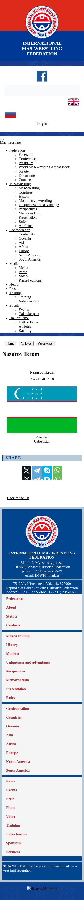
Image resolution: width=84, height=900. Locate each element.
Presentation (28, 217)
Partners (13, 852)
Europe (24, 251)
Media (14, 263)
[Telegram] (37, 473)
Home (10, 343)
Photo (23, 272)
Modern (12, 653)
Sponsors (13, 843)
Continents (27, 234)
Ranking (25, 331)
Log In (42, 124)
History (24, 196)
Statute (24, 171)
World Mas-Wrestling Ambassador (44, 167)
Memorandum (29, 213)
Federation (17, 150)
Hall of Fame (19, 318)
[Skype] (47, 473)
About (11, 607)
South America (30, 259)
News (13, 284)
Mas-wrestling (10, 142)
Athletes (25, 326)
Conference (27, 159)
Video (23, 276)
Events (14, 305)
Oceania (25, 238)
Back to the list (18, 498)
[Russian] (10, 118)
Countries (14, 717)
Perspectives (28, 209)
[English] (73, 106)
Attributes (26, 226)
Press (13, 289)
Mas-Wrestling (20, 184)
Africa (23, 247)
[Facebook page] (42, 80)
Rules (23, 222)
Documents (27, 175)
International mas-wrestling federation (42, 555)
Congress (25, 192)
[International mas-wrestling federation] (42, 38)
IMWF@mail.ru (47, 575)
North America (30, 255)
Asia (22, 243)
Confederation (19, 230)
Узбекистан (45, 343)
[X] (26, 473)
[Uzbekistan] (42, 432)
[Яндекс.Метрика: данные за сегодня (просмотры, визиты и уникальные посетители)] (42, 888)
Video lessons (29, 301)
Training (15, 293)
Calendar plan (29, 314)
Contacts (25, 180)
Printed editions (30, 280)
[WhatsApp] (57, 473)
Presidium (26, 163)
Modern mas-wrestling (35, 201)
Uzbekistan (42, 441)
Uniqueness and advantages (39, 205)
